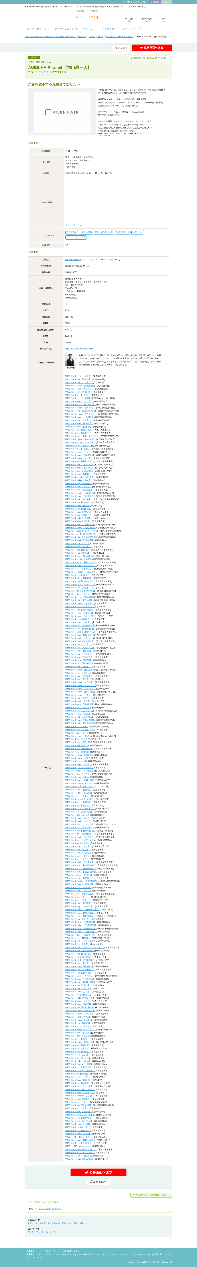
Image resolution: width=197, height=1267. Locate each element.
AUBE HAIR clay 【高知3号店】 (80, 878)
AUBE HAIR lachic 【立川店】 (79, 376)
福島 (82, 1223)
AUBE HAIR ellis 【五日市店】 (80, 868)
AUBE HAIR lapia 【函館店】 (78, 619)
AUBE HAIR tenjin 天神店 (77, 764)
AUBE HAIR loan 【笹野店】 (78, 887)
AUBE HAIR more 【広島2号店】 (80, 468)
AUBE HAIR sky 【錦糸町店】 (79, 392)
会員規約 (124, 1254)
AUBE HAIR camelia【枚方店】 (79, 603)
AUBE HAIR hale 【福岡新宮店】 (80, 625)
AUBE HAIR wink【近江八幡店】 (80, 1086)
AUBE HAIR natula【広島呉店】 (79, 540)
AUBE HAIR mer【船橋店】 (77, 553)
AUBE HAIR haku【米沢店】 (79, 1137)
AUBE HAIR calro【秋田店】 (78, 714)
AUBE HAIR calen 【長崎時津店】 (80, 928)
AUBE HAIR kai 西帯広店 (77, 752)
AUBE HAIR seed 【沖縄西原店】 (80, 837)
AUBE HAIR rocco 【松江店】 (79, 635)
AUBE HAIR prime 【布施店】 (79, 423)
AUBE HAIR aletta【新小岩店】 (79, 606)
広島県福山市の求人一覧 (50, 1209)
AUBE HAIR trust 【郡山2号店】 (80, 1089)
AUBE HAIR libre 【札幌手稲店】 (80, 648)
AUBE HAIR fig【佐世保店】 (78, 1048)
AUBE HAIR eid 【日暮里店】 (78, 673)
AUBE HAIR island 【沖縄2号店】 (80, 477)
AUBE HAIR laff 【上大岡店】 (79, 834)
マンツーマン (34, 1232)
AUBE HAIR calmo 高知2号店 (79, 755)
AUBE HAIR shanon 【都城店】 (80, 931)
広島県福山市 (139, 58)
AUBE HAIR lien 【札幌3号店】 (79, 461)
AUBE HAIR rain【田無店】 (77, 1036)
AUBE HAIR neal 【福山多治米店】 (82, 872)
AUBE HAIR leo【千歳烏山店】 (79, 786)
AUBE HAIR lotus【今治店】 (78, 1124)
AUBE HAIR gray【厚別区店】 (79, 969)
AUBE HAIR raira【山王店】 (78, 850)
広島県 (92, 36)
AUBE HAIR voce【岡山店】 (78, 556)
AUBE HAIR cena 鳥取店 (77, 777)
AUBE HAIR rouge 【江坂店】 (79, 427)
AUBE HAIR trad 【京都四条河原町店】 (83, 436)
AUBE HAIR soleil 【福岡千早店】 (80, 584)
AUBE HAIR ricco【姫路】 (78, 1146)
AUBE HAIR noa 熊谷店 (76, 745)
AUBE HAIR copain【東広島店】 (80, 682)
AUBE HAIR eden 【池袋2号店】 (80, 389)
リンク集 (38, 1257)
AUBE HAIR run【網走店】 (77, 1127)
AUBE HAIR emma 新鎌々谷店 (80, 780)
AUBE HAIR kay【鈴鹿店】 (77, 1156)
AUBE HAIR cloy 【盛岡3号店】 (80, 913)
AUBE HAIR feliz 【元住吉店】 (79, 600)
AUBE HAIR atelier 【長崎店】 (79, 480)
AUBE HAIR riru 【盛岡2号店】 (79, 812)
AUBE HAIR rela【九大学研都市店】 (81, 537)
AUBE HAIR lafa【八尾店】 (77, 543)
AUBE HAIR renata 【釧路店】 (79, 638)
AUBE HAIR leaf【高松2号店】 (79, 1121)
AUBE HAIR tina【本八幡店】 (78, 853)
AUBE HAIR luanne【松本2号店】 (80, 1014)
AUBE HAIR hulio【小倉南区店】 (80, 976)
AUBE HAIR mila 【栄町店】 (78, 827)
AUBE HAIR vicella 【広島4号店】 (80, 493)
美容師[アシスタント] (66, 29)
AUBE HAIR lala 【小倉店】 (78, 449)
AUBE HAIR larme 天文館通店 (79, 771)
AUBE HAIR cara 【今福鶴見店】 (80, 629)
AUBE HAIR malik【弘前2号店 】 (80, 998)
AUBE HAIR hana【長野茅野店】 (80, 979)
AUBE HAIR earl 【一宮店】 (78, 891)
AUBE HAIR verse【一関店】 (79, 1064)
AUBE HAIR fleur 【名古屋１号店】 (81, 411)
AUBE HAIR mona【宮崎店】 (78, 622)
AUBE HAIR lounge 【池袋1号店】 (81, 386)
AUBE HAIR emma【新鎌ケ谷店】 (81, 982)
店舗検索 (82, 36)
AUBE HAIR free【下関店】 (77, 985)
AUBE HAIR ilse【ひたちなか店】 (80, 824)
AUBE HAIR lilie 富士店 (76, 739)
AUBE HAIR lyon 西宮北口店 (79, 767)
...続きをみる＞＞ (106, 135)
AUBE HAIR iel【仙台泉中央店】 (80, 808)
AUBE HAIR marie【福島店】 (78, 818)
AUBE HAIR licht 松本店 (76, 761)
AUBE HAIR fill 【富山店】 (78, 796)
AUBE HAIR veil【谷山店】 (77, 1102)
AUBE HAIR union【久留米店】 (79, 512)
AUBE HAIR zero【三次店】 (78, 1055)
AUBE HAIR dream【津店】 (78, 1080)
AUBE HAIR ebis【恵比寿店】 (79, 509)
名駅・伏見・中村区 (37, 1223)
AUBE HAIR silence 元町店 (78, 783)
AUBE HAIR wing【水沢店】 (78, 963)
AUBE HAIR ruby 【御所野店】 (80, 906)
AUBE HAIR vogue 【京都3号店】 (80, 439)
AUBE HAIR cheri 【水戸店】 (78, 701)
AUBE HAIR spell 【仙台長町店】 (80, 641)
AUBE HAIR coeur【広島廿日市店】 (81, 616)
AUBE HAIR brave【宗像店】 (78, 1093)
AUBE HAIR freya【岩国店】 (78, 1023)
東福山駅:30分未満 (158, 58)
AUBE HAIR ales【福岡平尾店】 (80, 610)
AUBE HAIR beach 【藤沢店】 (79, 401)
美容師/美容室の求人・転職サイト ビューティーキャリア (50, 36)
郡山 (76, 1223)
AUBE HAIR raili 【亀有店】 (78, 856)
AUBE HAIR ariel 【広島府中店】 (80, 524)
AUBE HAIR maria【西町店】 (78, 846)
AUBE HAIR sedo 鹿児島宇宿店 (80, 723)
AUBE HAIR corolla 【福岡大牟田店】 (82, 670)
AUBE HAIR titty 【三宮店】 (78, 420)
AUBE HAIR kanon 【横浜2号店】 (80, 408)
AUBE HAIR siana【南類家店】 (79, 957)
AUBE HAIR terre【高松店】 (78, 679)
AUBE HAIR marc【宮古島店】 (79, 950)
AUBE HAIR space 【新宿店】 (79, 382)
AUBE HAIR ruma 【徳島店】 (79, 875)
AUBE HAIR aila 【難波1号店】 (79, 433)
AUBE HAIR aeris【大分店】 (78, 518)
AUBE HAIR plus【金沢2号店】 (79, 973)
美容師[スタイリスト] (38, 29)
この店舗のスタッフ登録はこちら (150, 1195)
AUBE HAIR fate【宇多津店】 (78, 1105)
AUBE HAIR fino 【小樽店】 (78, 698)
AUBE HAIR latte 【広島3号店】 (80, 471)
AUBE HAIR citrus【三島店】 (78, 992)
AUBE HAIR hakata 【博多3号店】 (81, 562)
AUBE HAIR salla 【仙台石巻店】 (80, 799)
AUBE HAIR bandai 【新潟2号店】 (81, 692)
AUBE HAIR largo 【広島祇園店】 (80, 496)
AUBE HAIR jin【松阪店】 (77, 1108)
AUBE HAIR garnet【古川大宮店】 (81, 1140)
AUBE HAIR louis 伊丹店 (77, 733)
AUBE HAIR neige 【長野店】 (78, 660)
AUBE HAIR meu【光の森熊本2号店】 (82, 499)
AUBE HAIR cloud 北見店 (77, 1026)
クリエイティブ (49, 1232)
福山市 (100, 36)
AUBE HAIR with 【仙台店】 (78, 446)
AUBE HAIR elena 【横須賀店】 (79, 704)
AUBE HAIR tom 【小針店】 (78, 897)
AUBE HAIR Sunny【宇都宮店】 (80, 1152)
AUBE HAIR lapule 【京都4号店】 (80, 442)
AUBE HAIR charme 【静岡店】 (79, 417)
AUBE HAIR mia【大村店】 (77, 1033)
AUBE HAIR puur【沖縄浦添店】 (80, 676)
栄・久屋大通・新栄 (57, 1223)
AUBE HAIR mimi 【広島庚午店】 (80, 862)
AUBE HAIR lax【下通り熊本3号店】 (82, 534)
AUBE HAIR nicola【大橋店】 (78, 559)
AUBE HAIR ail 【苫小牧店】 (79, 900)
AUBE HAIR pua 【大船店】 (78, 666)
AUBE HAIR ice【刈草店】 (77, 1074)
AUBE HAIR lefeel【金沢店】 (78, 521)
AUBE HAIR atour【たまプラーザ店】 (82, 531)
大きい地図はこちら (74, 225)
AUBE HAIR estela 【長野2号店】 (80, 689)
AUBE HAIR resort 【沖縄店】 (79, 474)
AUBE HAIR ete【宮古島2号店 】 (80, 1115)
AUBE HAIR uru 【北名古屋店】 (80, 894)
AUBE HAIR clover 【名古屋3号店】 (81, 414)
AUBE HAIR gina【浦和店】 (78, 550)
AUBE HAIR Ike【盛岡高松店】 (79, 995)
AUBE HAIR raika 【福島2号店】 (80, 922)
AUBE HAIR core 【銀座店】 (78, 379)
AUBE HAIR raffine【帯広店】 (79, 578)
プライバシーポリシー (141, 1254)
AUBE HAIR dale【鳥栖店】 (78, 1052)
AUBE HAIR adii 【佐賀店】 (79, 793)
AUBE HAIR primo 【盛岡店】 (79, 651)
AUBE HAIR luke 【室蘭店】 (79, 903)
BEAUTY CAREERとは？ (135, 2)
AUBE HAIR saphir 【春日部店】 (80, 685)
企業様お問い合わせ (71, 1251)
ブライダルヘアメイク (133, 29)
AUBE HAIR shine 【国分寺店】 (79, 613)
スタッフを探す (147, 19)
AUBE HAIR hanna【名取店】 (78, 1004)
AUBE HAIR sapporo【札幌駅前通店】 (82, 572)
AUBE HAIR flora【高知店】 (78, 588)
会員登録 (155, 2)
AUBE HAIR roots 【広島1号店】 (80, 464)
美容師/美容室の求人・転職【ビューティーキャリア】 (48, 14)
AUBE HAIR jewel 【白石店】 (78, 594)
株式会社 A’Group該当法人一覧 (119, 36)
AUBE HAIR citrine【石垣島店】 (79, 966)
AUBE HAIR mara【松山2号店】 (80, 1159)
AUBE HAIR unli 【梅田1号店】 (79, 430)
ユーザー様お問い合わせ (88, 1254)
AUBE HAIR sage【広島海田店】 (80, 720)
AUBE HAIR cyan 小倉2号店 (78, 736)
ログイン (167, 2)
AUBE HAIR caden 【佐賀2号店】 (81, 925)
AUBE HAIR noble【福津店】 (78, 1099)
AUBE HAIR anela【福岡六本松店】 (81, 632)
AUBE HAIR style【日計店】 (78, 1061)
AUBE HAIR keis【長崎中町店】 (80, 1118)
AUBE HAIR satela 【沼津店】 (79, 821)
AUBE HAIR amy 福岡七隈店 (79, 742)
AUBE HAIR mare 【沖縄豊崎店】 (80, 654)
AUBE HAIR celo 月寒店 (77, 729)
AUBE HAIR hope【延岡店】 (78, 1133)
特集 (164, 19)
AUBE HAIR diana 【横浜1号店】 (80, 404)
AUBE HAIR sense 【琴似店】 (79, 458)
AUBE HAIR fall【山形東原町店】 (80, 960)
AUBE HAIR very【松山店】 (78, 546)
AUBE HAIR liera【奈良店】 (78, 502)
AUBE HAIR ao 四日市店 (77, 1058)
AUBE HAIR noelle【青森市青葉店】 (81, 1029)
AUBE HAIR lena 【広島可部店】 (81, 865)
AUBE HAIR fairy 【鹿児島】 (78, 483)
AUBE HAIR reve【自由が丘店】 (80, 490)
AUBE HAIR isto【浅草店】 (77, 815)
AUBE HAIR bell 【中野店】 (78, 395)
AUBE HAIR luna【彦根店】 (78, 1039)
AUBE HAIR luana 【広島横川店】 (80, 597)
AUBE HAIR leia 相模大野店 (78, 774)
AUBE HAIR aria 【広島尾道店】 (80, 657)
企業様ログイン (52, 1251)
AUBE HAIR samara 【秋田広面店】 (82, 909)
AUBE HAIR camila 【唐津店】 (79, 1020)
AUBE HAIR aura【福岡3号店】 (79, 515)
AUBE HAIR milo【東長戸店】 (79, 954)
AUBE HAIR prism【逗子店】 (78, 1001)
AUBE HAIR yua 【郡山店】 (78, 919)
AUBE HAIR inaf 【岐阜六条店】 (80, 941)
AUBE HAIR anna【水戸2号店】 (79, 884)
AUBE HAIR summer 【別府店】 (80, 1096)
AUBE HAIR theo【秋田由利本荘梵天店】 (84, 947)
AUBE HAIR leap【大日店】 (78, 575)
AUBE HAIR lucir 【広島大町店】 (80, 711)
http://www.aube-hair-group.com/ (79, 349)
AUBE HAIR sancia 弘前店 (78, 758)
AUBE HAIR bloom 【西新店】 (79, 452)
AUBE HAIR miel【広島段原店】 (80, 581)
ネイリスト (88, 29)
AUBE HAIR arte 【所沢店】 (78, 644)
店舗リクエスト (109, 1254)
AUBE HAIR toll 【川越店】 (77, 707)
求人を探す (130, 19)
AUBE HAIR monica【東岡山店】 (80, 1042)
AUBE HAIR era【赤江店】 (77, 843)
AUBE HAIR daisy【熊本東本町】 (80, 1149)
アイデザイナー (108, 29)
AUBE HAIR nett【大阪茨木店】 (79, 717)
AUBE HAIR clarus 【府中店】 (79, 695)
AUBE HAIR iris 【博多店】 (78, 938)
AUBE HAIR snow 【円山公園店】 (80, 527)
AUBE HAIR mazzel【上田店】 (80, 1070)
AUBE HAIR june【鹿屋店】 (78, 1130)
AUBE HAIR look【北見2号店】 (79, 1143)
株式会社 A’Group (44, 62)
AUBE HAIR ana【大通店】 (77, 988)
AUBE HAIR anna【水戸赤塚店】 (80, 1010)
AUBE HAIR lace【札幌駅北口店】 (81, 831)
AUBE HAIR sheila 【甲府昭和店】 (81, 881)
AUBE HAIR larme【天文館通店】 (80, 565)
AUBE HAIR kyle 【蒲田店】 (79, 790)
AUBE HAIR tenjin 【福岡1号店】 (80, 455)
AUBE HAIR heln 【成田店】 (79, 802)
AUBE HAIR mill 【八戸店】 (78, 805)
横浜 (70, 1223)
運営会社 (158, 1254)
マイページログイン (65, 1254)
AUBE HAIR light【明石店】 (78, 1045)
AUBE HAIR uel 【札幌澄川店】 (79, 840)
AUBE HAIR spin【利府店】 (78, 1083)
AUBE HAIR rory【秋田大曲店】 (79, 1007)
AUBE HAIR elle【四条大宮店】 (79, 569)
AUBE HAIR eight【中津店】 (78, 1017)
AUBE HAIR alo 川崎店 (76, 726)
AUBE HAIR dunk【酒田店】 (79, 1067)
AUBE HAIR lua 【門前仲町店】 (79, 663)
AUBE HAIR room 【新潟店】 (78, 487)
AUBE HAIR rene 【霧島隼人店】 (81, 935)
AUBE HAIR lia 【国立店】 (78, 859)
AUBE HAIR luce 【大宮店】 (78, 398)
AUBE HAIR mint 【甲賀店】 (78, 1111)
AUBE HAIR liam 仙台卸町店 (79, 748)
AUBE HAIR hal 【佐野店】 (79, 1077)
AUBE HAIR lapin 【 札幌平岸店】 (80, 591)
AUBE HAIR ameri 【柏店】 (78, 505)
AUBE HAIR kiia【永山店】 (77, 944)
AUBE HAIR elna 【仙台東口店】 (81, 916)
